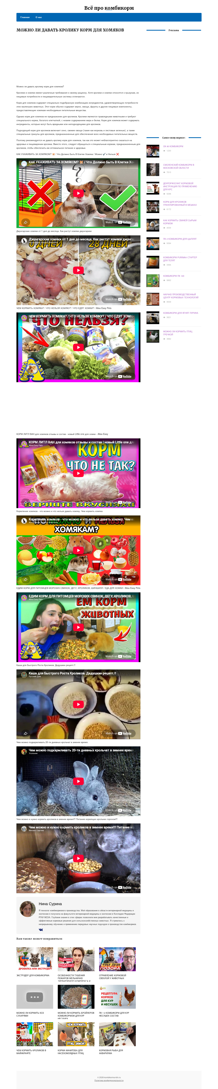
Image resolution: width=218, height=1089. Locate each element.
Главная (25, 17)
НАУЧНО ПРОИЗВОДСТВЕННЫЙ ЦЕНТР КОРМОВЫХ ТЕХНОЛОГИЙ (180, 296)
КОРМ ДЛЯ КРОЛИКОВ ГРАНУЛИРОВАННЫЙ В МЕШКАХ (180, 203)
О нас (39, 17)
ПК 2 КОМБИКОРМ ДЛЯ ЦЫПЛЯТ (180, 238)
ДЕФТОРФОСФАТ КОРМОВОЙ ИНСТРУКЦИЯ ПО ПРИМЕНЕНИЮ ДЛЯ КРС (180, 186)
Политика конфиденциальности (109, 1080)
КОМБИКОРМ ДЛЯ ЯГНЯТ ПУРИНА (180, 312)
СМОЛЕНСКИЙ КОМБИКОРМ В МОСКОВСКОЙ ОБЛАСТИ (178, 166)
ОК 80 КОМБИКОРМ (173, 146)
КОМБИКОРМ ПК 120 (173, 275)
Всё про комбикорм (109, 8)
